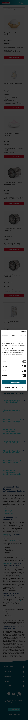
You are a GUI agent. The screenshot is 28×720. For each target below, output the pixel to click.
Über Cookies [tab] (22, 335)
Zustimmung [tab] (5, 335)
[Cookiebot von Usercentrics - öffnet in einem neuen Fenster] (20, 332)
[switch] (24, 366)
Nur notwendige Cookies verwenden (14, 387)
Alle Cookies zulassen (14, 382)
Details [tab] (14, 335)
